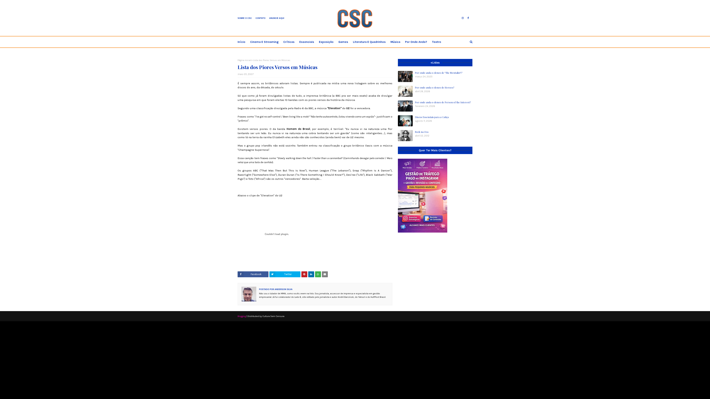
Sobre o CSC (245, 18)
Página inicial (244, 60)
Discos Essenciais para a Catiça (432, 117)
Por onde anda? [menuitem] (416, 42)
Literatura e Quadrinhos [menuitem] (369, 42)
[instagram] (463, 18)
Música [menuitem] (395, 42)
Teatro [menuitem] (436, 42)
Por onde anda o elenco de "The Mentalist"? (438, 72)
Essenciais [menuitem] (306, 42)
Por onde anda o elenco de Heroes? (434, 87)
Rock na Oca (421, 131)
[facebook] (468, 18)
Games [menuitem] (343, 42)
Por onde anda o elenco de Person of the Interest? (443, 102)
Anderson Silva (283, 289)
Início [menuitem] (241, 42)
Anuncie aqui (276, 18)
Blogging (242, 316)
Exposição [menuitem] (326, 42)
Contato (261, 18)
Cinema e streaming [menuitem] (264, 42)
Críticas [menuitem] (289, 42)
